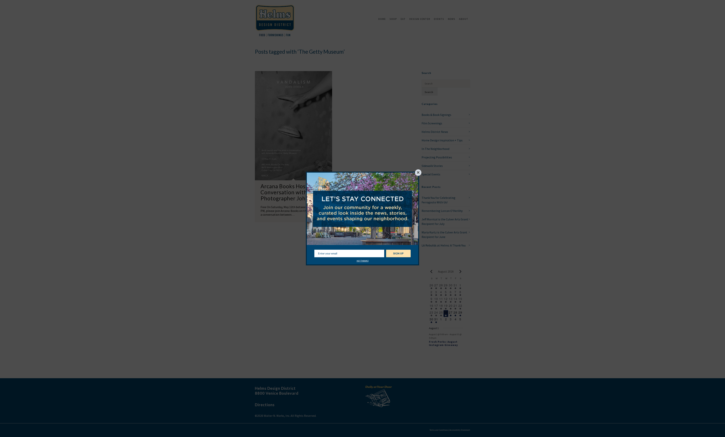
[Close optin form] (418, 172)
